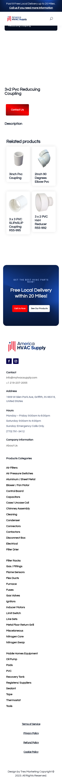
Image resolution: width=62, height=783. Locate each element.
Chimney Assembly (18, 508)
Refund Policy (31, 742)
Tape (9, 694)
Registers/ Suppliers (18, 682)
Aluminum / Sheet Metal (20, 479)
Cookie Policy (31, 752)
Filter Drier (12, 549)
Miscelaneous (14, 630)
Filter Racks (13, 560)
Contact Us (17, 109)
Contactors (13, 531)
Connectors (13, 526)
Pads (9, 665)
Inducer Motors (15, 607)
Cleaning (11, 514)
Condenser (13, 520)
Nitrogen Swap (15, 642)
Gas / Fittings (14, 566)
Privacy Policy (31, 733)
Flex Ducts (12, 578)
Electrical (12, 543)
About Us (12, 445)
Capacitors (13, 497)
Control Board (15, 491)
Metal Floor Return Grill (20, 624)
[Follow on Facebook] (9, 361)
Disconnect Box (15, 537)
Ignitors (11, 601)
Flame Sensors (15, 572)
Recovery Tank (15, 676)
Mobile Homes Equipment (22, 653)
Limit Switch (13, 613)
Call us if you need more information (31, 7)
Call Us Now (19, 308)
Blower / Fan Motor (17, 485)
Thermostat (13, 700)
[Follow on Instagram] (16, 361)
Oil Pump (11, 659)
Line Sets (11, 619)
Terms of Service (31, 724)
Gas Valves (13, 595)
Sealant (11, 688)
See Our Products (39, 308)
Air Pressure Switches (19, 473)
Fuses (10, 589)
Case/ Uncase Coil (17, 502)
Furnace (11, 584)
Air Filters (12, 467)
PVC (9, 671)
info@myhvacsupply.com (21, 377)
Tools (9, 706)
